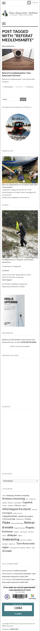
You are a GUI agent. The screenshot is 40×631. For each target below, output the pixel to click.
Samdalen (16, 532)
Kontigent (7, 513)
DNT (27, 499)
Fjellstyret (10, 502)
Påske (6, 522)
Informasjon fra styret (16, 509)
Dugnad (4, 502)
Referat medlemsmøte (17, 523)
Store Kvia (23, 540)
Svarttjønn (5, 544)
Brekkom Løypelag (22, 495)
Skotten (20, 535)
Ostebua (27, 519)
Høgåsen (24, 505)
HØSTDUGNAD (20, 571)
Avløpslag (10, 495)
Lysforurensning (17, 513)
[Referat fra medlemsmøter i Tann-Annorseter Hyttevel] (18, 59)
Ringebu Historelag (19, 528)
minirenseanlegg (8, 519)
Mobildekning (19, 519)
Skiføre (4, 535)
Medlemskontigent (25, 516)
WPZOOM (14, 629)
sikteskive (31, 532)
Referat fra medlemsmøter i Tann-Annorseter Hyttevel (16, 74)
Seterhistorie (23, 532)
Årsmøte (7, 550)
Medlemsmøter (8, 46)
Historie (18, 505)
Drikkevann (32, 499)
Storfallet (29, 540)
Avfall (3, 495)
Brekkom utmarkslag (13, 498)
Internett (34, 509)
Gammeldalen (18, 502)
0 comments (29, 87)
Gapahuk (27, 502)
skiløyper (12, 535)
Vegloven (28, 547)
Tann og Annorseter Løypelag (17, 547)
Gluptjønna (11, 505)
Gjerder (4, 505)
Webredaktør (8, 87)
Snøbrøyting (10, 539)
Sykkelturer (12, 544)
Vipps (33, 547)
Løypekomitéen (9, 516)
